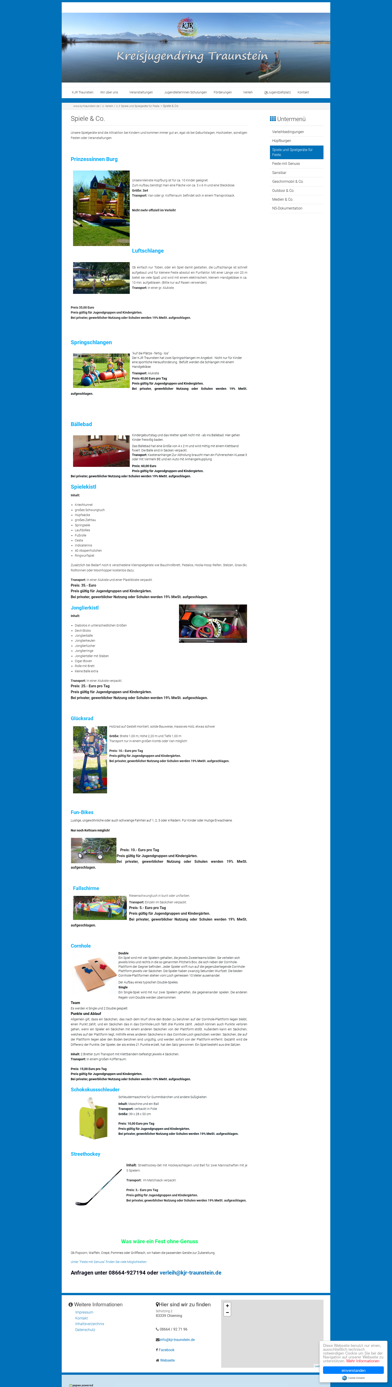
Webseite (167, 1360)
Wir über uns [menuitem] (109, 92)
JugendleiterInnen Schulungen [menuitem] (185, 92)
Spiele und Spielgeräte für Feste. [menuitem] (292, 152)
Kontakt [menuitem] (303, 92)
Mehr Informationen (362, 1360)
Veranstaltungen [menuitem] (141, 92)
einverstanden (353, 1370)
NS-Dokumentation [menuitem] (287, 208)
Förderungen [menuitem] (223, 92)
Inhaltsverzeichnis (89, 1324)
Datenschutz (85, 1330)
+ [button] (227, 1306)
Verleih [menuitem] (248, 92)
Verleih (107, 106)
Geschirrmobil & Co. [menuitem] (288, 181)
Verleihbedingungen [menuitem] (288, 132)
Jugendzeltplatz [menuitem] (279, 92)
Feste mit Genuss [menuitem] (286, 163)
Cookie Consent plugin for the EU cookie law (353, 1377)
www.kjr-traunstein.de (86, 106)
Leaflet (318, 1366)
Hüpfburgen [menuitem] (281, 141)
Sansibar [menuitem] (279, 173)
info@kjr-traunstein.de (177, 1340)
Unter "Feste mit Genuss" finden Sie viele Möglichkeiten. (109, 1262)
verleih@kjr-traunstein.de (190, 1273)
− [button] (227, 1312)
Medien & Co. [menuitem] (282, 199)
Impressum (84, 1312)
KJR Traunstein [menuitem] (82, 92)
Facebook (166, 1350)
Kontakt (81, 1318)
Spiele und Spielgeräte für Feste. (138, 106)
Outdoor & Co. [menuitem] (283, 190)
